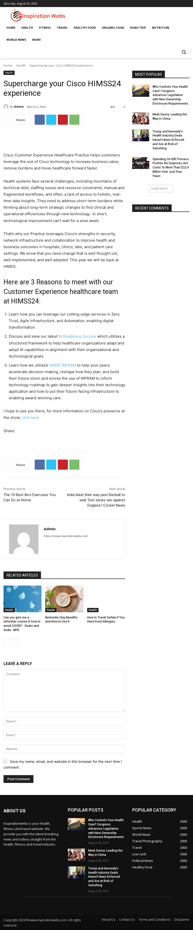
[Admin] (7, 106)
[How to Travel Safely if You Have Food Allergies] (106, 599)
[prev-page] (7, 642)
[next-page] (15, 642)
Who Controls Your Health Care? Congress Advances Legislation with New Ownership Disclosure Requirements (170, 95)
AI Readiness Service (77, 336)
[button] (183, 52)
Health (21, 65)
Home (8, 65)
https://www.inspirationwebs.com (66, 536)
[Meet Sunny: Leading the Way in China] (140, 118)
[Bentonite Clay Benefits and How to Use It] (64, 599)
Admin (19, 106)
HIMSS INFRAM (62, 365)
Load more (159, 188)
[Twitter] (51, 120)
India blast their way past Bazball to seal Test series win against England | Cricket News (96, 500)
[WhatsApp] (74, 120)
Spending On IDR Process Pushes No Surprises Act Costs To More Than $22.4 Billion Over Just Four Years (171, 167)
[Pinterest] (63, 120)
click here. (31, 417)
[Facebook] (40, 120)
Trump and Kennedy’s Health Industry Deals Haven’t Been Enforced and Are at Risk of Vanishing (168, 140)
